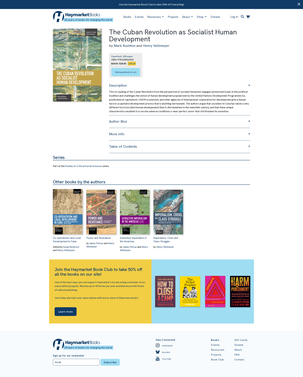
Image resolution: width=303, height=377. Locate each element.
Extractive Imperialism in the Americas (133, 239)
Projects (173, 17)
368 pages (128, 56)
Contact (239, 359)
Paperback (116, 56)
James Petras (96, 243)
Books (127, 17)
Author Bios (118, 121)
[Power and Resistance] (101, 209)
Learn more (65, 311)
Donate (215, 17)
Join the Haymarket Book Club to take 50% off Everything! (151, 4)
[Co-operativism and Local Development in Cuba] (68, 209)
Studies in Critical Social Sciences (83, 165)
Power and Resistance (98, 238)
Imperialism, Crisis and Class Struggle (165, 239)
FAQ (237, 354)
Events (139, 17)
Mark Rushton (124, 45)
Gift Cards (241, 340)
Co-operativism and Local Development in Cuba (67, 239)
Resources (154, 17)
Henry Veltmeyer (156, 45)
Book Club (217, 359)
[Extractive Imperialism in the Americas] (135, 209)
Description (118, 85)
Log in (234, 16)
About (238, 349)
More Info (116, 134)
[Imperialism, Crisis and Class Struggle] (168, 209)
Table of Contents (123, 146)
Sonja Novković (71, 246)
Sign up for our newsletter (68, 355)
